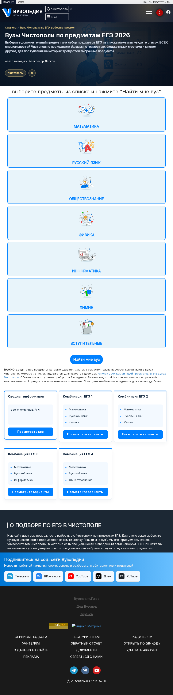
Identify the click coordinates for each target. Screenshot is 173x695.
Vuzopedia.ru (80, 681)
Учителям (31, 643)
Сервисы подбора (31, 637)
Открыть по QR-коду (142, 643)
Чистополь (15, 73)
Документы (86, 650)
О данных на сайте (31, 650)
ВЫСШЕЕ (8, 2)
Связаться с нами (86, 657)
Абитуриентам (86, 637)
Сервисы (10, 27)
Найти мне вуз (86, 359)
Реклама (31, 657)
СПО (21, 2)
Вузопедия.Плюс (86, 599)
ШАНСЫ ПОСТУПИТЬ (156, 2)
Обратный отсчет (86, 643)
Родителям (142, 637)
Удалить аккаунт (142, 650)
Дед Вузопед (86, 606)
